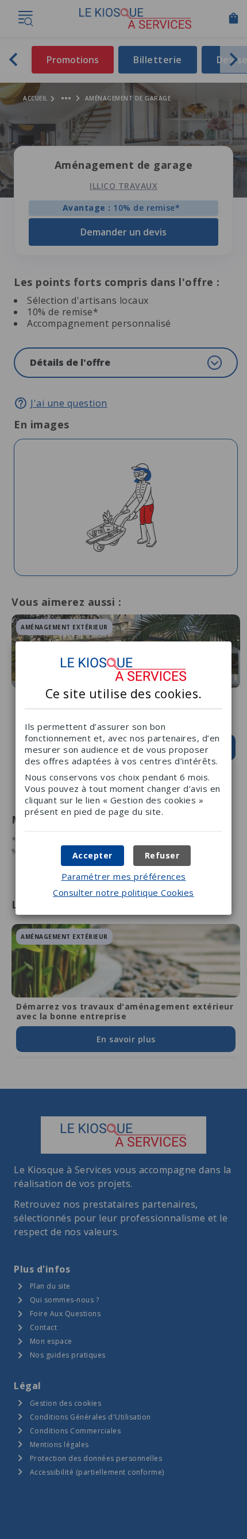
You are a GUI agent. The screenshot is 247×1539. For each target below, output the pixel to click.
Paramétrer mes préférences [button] (123, 876)
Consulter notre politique (123, 892)
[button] (92, 855)
